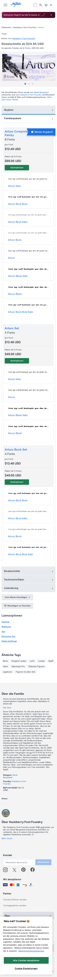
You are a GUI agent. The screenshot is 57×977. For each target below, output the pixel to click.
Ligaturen (7, 672)
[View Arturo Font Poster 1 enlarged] (28, 67)
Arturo (11, 258)
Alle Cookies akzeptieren (26, 960)
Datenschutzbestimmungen (31, 950)
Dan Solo (7, 707)
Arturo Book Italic (17, 222)
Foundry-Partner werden (15, 899)
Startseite (6, 27)
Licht (32, 661)
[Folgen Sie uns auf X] (15, 870)
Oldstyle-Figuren (36, 666)
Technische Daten (14, 579)
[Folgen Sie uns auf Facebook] (33, 870)
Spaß (50, 661)
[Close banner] (51, 14)
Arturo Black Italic (18, 276)
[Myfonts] (16, 6)
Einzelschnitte (12, 571)
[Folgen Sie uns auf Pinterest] (24, 870)
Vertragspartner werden (14, 905)
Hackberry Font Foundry (24, 27)
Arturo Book (14, 240)
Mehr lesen (7, 838)
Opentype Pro (18, 666)
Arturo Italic (14, 186)
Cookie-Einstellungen (26, 968)
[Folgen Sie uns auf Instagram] (6, 870)
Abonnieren (43, 862)
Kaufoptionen (16, 167)
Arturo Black (15, 294)
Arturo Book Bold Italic (20, 312)
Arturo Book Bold (17, 204)
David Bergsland (41, 92)
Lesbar (41, 661)
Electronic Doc (9, 636)
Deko (5, 666)
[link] (46, 5)
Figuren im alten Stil (25, 672)
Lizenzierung (11, 588)
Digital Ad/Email (9, 641)
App (3, 631)
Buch (5, 661)
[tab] (25, 83)
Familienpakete (12, 118)
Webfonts (6, 626)
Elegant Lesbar (19, 661)
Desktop (5, 621)
